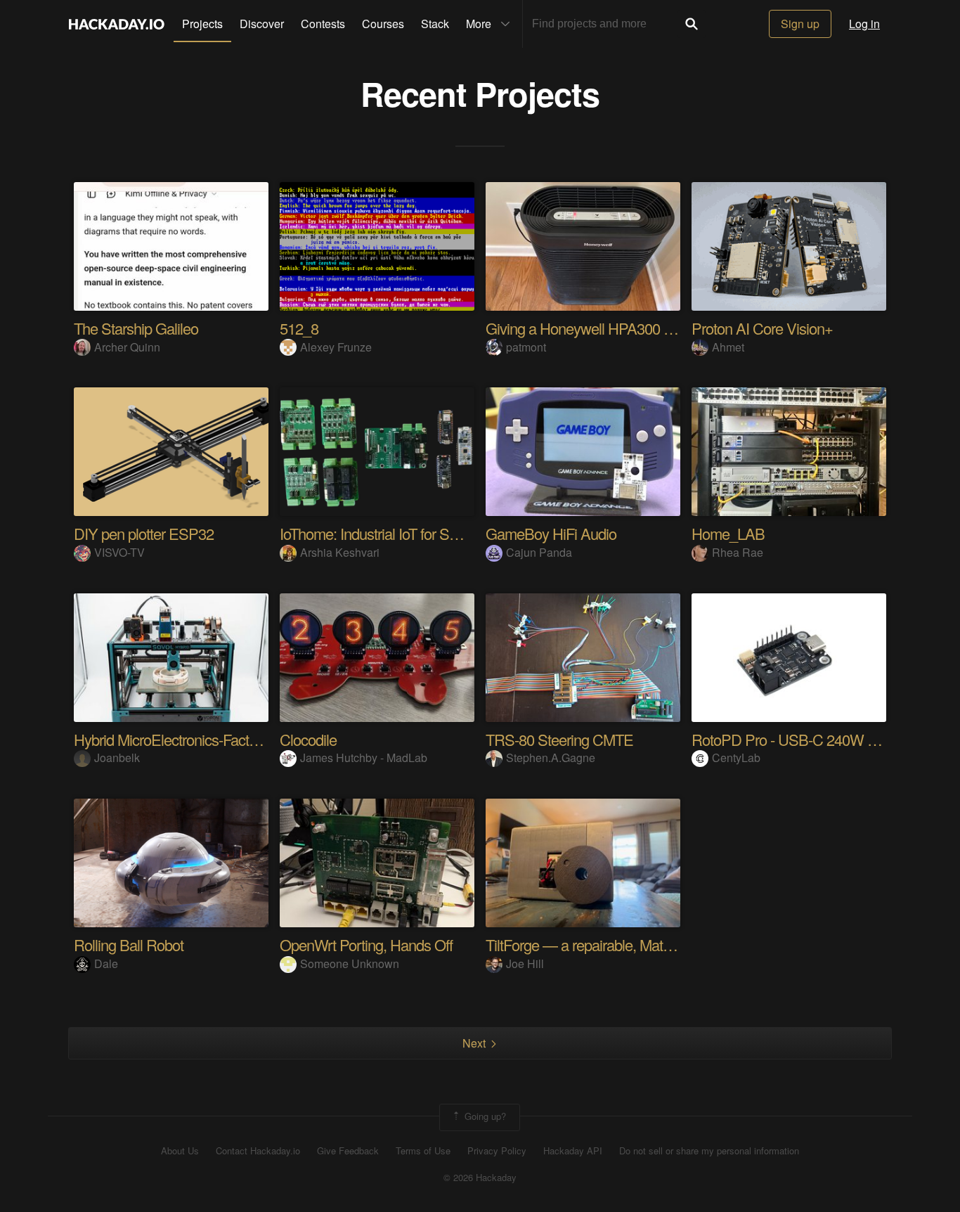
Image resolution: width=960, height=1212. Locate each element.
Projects (202, 23)
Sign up (800, 23)
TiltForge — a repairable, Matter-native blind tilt (626, 944)
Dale (106, 963)
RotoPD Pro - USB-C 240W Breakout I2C (820, 739)
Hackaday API (572, 1151)
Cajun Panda (539, 552)
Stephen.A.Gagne (550, 757)
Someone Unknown (349, 963)
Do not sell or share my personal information (709, 1151)
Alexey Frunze (336, 347)
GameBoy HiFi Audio (551, 533)
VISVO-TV (119, 552)
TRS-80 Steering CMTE (559, 739)
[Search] (691, 24)
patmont (526, 347)
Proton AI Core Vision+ (762, 328)
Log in (864, 23)
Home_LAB (728, 533)
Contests (323, 23)
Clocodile (308, 739)
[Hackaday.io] (117, 24)
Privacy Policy (496, 1151)
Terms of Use (423, 1151)
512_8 (299, 328)
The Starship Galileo (136, 328)
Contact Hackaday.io (258, 1151)
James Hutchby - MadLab (363, 757)
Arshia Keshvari (340, 552)
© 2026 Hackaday (480, 1177)
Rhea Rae (737, 552)
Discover (262, 23)
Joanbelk (117, 757)
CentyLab (736, 757)
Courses (383, 23)
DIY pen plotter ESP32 (144, 533)
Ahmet (728, 347)
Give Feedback (348, 1151)
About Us (180, 1151)
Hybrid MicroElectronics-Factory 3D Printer (204, 739)
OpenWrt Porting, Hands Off (366, 944)
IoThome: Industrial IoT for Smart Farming (405, 533)
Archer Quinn (127, 347)
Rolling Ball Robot (128, 944)
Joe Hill (525, 963)
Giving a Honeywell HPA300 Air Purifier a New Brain (646, 328)
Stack (435, 23)
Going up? (484, 1116)
